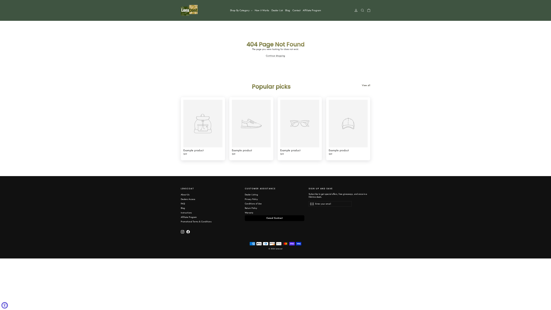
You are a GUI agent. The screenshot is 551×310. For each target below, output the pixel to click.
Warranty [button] (249, 212)
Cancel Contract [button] (274, 218)
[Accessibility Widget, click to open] (4, 305)
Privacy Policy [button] (251, 199)
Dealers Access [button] (188, 199)
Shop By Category (240, 10)
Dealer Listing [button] (251, 194)
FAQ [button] (183, 203)
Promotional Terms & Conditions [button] (196, 221)
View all (366, 85)
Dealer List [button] (277, 10)
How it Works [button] (262, 10)
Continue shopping (275, 55)
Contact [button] (296, 10)
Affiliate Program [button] (312, 10)
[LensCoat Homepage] (189, 10)
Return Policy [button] (251, 208)
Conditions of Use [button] (253, 203)
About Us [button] (185, 194)
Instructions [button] (186, 212)
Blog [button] (287, 10)
